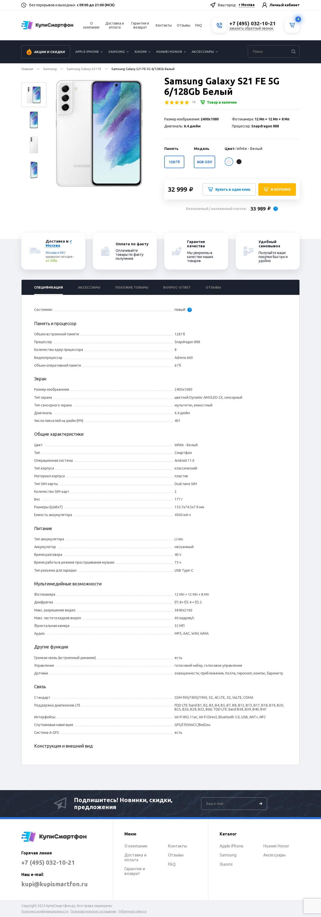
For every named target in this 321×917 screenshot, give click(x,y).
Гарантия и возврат (140, 25)
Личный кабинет (285, 5)
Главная (27, 69)
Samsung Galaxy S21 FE (84, 69)
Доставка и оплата (114, 25)
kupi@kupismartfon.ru (54, 884)
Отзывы (183, 25)
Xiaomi (140, 51)
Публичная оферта (132, 911)
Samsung (116, 51)
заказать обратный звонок (251, 28)
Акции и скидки (49, 52)
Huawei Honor (169, 51)
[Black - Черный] (239, 161)
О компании (91, 25)
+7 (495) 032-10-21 (48, 862)
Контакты (164, 25)
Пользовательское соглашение (93, 911)
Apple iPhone (87, 51)
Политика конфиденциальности (44, 911)
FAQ (198, 25)
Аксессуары (203, 51)
